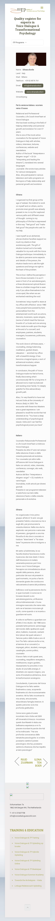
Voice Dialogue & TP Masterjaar (28, 869)
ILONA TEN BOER (36, 762)
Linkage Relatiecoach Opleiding (28, 886)
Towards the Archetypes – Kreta (28, 880)
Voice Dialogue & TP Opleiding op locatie (29, 844)
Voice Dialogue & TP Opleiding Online (27, 862)
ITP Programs (18, 42)
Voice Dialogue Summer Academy (29, 875)
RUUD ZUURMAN (27, 761)
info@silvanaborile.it (32, 86)
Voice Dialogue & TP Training (27, 838)
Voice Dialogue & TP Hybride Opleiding (27, 853)
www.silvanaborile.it (35, 92)
